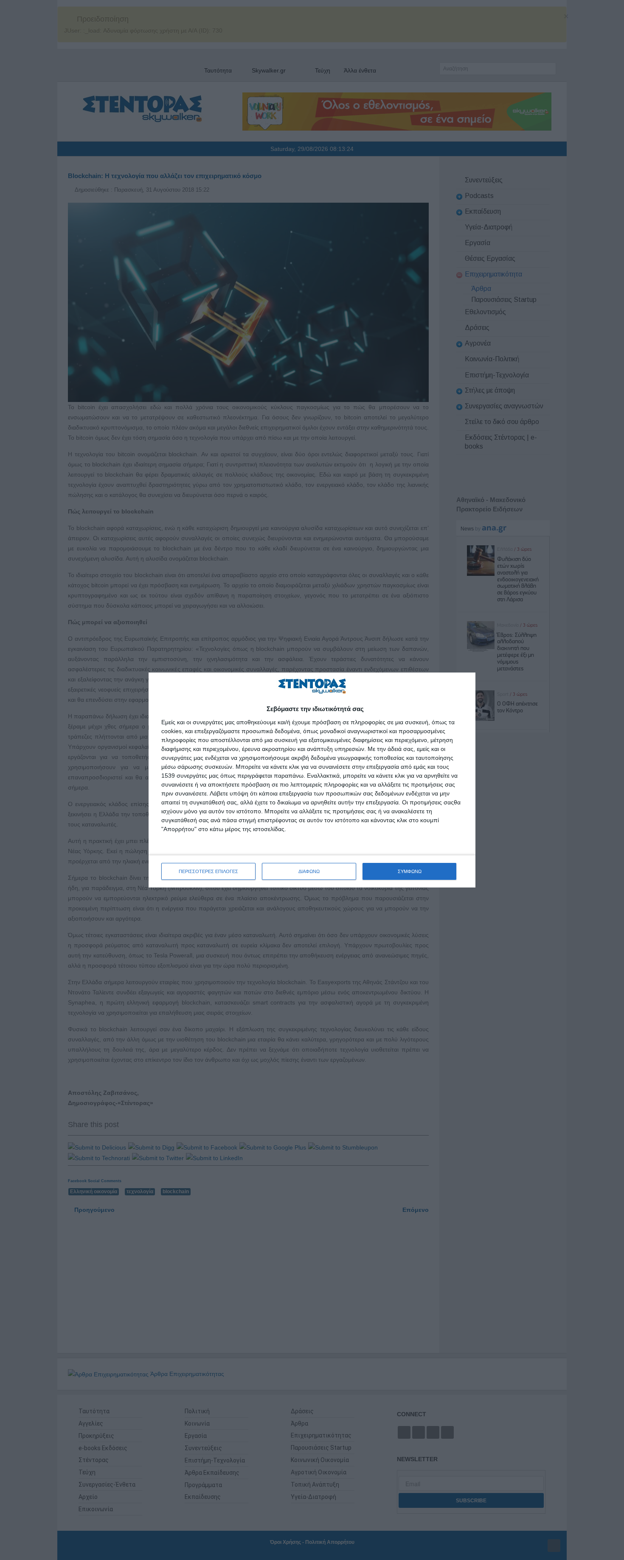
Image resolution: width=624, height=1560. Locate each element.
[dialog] (312, 780)
